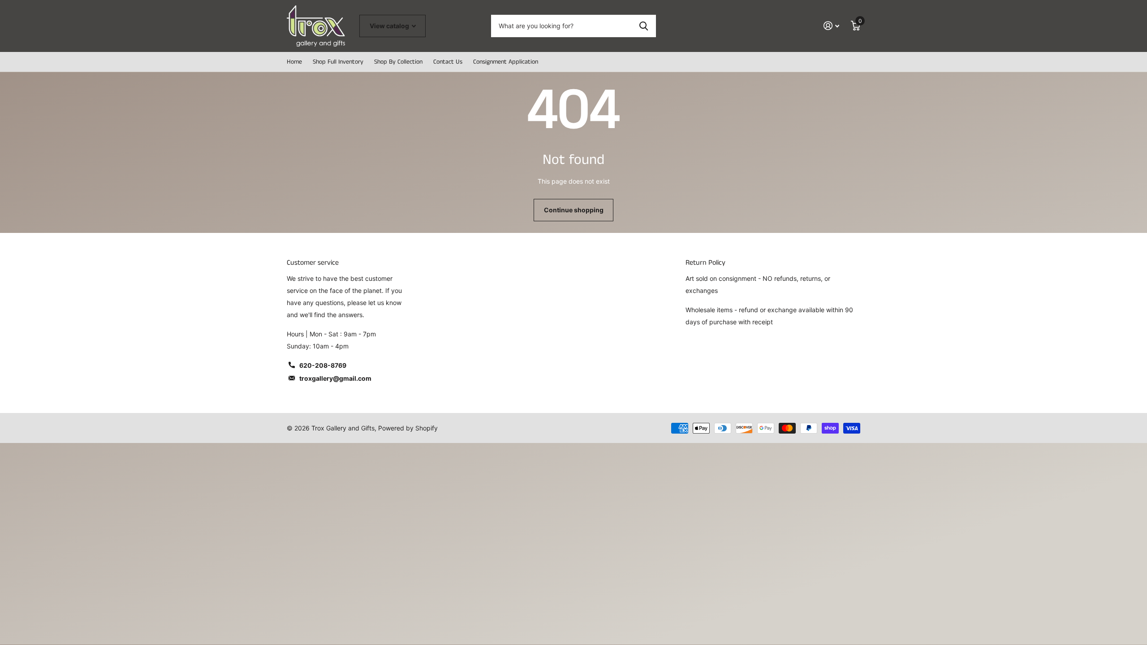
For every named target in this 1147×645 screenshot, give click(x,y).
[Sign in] (831, 26)
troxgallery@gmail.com (335, 378)
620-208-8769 (322, 365)
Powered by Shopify (408, 428)
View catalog (390, 26)
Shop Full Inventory (338, 61)
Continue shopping (574, 210)
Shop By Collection (398, 61)
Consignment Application (505, 61)
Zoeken (643, 26)
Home (294, 61)
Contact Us (447, 61)
